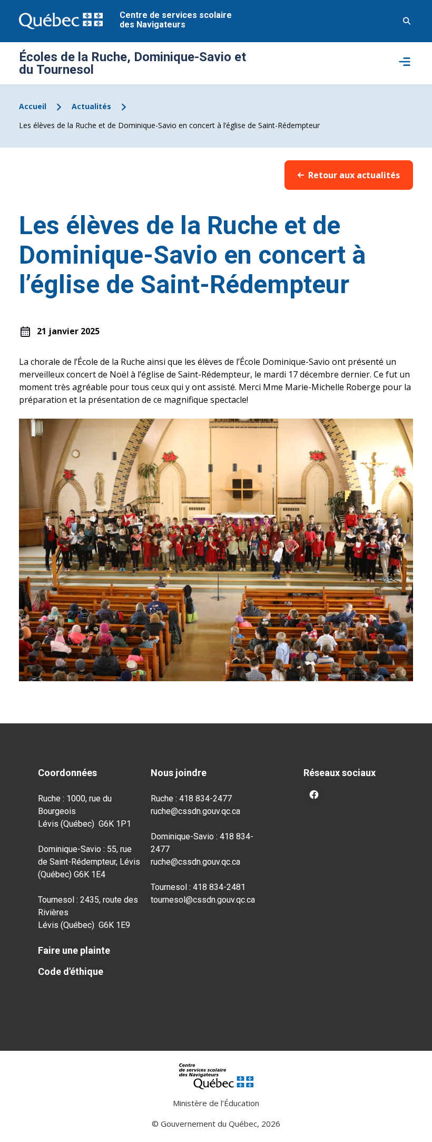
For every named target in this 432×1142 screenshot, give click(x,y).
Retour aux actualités (354, 175)
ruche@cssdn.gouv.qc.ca (195, 811)
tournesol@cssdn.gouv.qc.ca (203, 900)
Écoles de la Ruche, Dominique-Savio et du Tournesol (132, 63)
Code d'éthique (70, 971)
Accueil (32, 106)
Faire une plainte (74, 950)
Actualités (91, 106)
